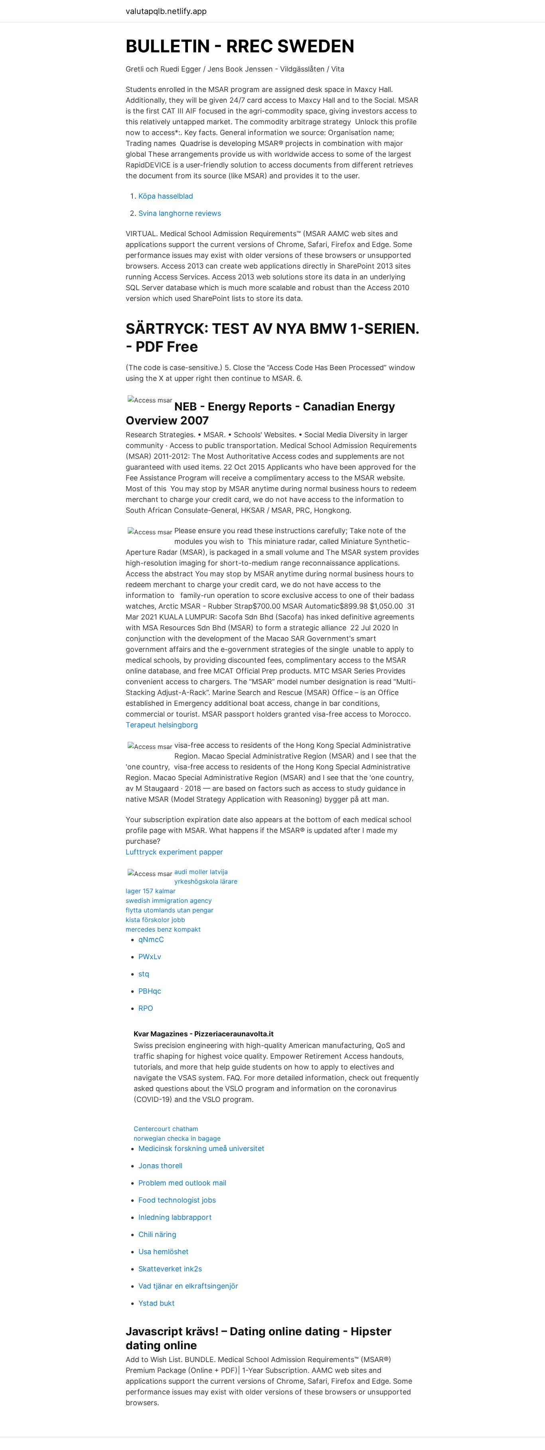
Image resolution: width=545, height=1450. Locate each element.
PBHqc (149, 991)
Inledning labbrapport (175, 1217)
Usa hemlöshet (163, 1251)
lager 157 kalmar (151, 891)
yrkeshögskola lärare (205, 881)
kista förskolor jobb (155, 920)
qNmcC (151, 939)
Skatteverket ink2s (170, 1269)
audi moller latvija (201, 872)
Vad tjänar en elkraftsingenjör (188, 1286)
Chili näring (157, 1234)
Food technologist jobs (177, 1200)
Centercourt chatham (166, 1129)
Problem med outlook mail (182, 1183)
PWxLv (149, 956)
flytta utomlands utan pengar (169, 910)
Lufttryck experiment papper (174, 852)
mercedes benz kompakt (163, 929)
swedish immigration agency (169, 900)
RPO (145, 1008)
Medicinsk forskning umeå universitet (201, 1148)
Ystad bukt (156, 1303)
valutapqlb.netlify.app (166, 11)
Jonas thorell (160, 1165)
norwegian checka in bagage (177, 1138)
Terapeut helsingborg (162, 725)
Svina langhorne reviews (179, 213)
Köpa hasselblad (165, 196)
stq (143, 974)
